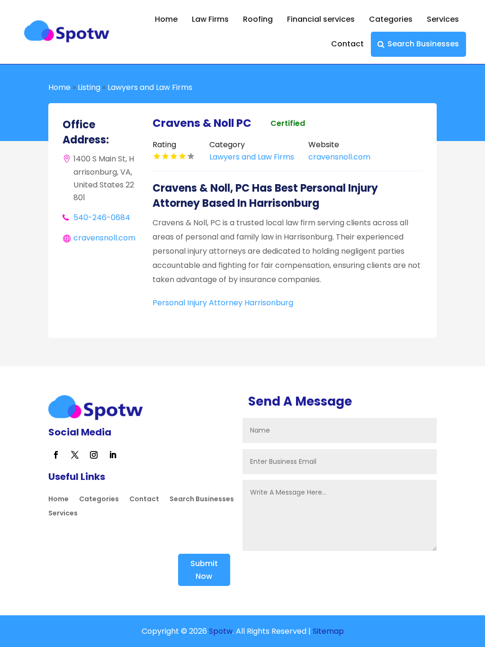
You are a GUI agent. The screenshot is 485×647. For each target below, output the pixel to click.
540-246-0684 (101, 217)
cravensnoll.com (104, 237)
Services (443, 19)
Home (166, 19)
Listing (89, 87)
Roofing (258, 19)
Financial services (321, 19)
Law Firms (210, 19)
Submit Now (204, 570)
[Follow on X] (74, 454)
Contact (347, 43)
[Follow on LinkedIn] (112, 454)
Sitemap (328, 631)
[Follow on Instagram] (93, 454)
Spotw (220, 631)
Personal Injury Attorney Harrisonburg (223, 302)
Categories (391, 19)
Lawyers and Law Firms (150, 87)
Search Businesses (423, 43)
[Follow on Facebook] (55, 454)
